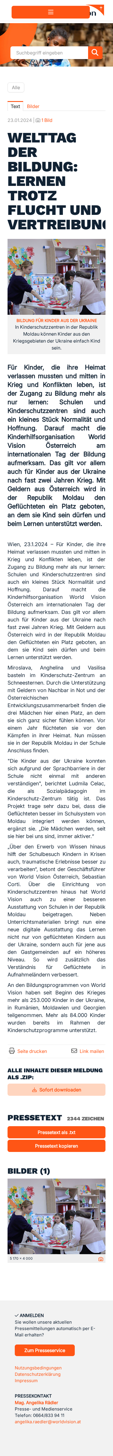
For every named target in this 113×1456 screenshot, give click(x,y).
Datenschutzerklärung (38, 1374)
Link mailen (92, 1051)
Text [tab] (15, 106)
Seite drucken (32, 1051)
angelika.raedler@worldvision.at (48, 1421)
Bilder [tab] (33, 106)
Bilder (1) (29, 1171)
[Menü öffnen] (51, 12)
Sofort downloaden (59, 1090)
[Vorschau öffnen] (56, 277)
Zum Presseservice (44, 1350)
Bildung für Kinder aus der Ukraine (57, 320)
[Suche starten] (95, 52)
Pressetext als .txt (56, 1132)
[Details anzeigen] (99, 1259)
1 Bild (46, 120)
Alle (16, 87)
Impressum (26, 1380)
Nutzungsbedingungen (38, 1368)
